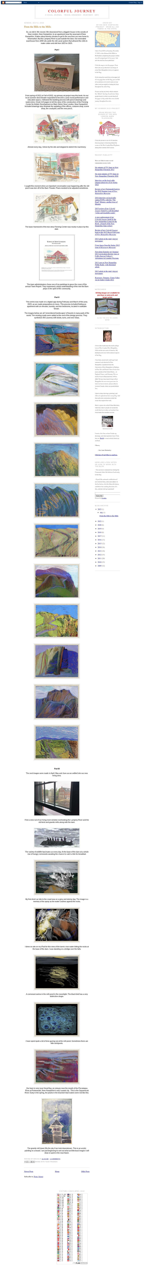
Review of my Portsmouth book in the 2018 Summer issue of (107, 191)
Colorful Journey (72, 10)
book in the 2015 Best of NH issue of (107, 233)
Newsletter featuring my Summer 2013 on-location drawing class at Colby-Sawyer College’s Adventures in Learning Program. (107, 255)
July (101, 512)
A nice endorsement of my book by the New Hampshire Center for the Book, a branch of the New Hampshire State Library (106, 221)
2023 (100, 509)
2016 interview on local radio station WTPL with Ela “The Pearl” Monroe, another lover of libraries (106, 200)
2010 (100, 562)
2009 (100, 566)
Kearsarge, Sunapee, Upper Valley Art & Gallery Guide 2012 (107, 278)
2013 (100, 551)
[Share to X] (29, 1162)
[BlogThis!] (27, 1162)
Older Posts (85, 1171)
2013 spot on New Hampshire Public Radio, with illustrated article (105, 264)
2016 (100, 540)
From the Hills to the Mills (37, 26)
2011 (100, 558)
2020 (100, 525)
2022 (100, 521)
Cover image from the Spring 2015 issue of (107, 246)
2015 (100, 543)
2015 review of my (102, 208)
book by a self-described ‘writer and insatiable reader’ (107, 211)
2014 (100, 547)
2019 (100, 528)
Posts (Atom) (38, 1176)
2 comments (55, 1159)
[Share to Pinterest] (34, 1162)
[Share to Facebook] (31, 1162)
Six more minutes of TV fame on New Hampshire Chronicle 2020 (106, 175)
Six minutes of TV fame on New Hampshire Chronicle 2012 (106, 168)
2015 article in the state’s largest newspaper (106, 240)
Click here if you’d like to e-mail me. (106, 455)
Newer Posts (28, 1171)
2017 (100, 536)
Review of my (100, 230)
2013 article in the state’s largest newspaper (106, 272)
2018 (100, 532)
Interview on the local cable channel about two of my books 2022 (106, 182)
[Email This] (25, 1162)
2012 (100, 554)
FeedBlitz (104, 498)
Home (57, 1171)
